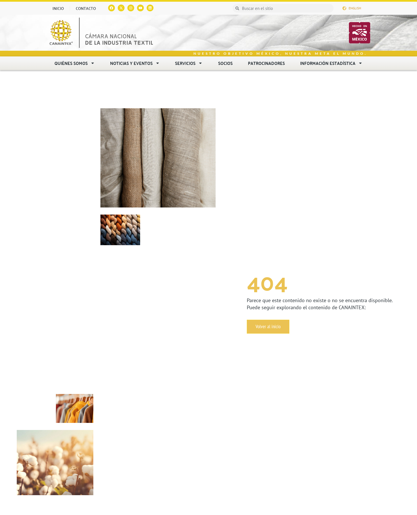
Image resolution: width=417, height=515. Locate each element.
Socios (225, 63)
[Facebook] (111, 8)
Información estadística (327, 63)
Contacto (86, 8)
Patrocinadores (266, 63)
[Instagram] (130, 8)
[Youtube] (140, 8)
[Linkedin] (150, 8)
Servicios (185, 63)
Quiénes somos (71, 63)
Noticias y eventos (131, 63)
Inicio (58, 8)
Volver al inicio (268, 326)
